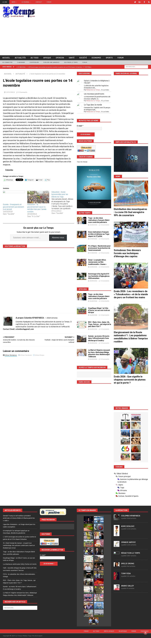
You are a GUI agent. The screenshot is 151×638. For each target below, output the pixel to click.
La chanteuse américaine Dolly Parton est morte (19, 564)
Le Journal (25, 2)
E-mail (80, 126)
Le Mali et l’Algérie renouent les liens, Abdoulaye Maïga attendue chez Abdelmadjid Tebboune (20, 593)
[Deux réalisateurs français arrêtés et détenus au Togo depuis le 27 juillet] (81, 234)
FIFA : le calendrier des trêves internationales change (19, 575)
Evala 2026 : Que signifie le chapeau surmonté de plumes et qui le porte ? (130, 379)
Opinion (60, 57)
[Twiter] (135, 2)
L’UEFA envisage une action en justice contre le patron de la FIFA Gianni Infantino (19, 537)
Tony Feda (126, 573)
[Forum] (149, 2)
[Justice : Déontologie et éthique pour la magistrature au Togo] (125, 417)
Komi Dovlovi (127, 526)
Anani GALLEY (127, 585)
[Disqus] (38, 390)
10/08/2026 (93, 267)
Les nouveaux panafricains (94, 93)
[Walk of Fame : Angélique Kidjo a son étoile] (99, 582)
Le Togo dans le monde (93, 104)
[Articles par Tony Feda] (116, 578)
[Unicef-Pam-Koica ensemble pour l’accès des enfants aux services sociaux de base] (125, 433)
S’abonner (21, 62)
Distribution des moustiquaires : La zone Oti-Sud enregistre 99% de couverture (130, 212)
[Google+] (140, 2)
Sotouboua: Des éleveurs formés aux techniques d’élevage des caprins (127, 253)
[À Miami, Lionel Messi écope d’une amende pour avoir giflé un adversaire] (88, 589)
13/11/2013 (10, 92)
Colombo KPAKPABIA (130, 515)
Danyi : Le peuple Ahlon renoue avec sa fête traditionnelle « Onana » (97, 262)
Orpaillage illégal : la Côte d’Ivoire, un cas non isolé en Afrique (99, 310)
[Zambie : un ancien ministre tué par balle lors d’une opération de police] (88, 605)
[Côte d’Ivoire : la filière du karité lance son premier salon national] (88, 582)
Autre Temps (84, 213)
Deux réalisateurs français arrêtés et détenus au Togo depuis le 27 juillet (98, 234)
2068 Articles (52, 317)
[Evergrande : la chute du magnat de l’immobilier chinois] (93, 621)
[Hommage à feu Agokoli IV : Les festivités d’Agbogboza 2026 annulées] (81, 276)
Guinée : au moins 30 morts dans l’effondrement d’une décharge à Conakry (98, 338)
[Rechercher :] (136, 66)
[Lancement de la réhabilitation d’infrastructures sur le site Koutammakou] (136, 433)
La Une (4, 2)
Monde (133, 631)
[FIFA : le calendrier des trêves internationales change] (99, 550)
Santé (71, 57)
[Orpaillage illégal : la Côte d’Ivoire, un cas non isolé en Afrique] (81, 310)
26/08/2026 (93, 225)
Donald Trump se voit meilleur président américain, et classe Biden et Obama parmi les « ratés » (19, 518)
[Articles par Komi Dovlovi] (116, 535)
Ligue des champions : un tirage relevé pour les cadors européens (19, 525)
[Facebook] (144, 2)
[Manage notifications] (145, 633)
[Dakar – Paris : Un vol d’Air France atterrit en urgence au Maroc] (99, 613)
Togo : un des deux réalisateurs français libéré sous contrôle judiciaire (98, 220)
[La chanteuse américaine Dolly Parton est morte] (99, 543)
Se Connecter (7, 62)
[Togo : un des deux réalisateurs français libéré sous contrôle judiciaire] (81, 220)
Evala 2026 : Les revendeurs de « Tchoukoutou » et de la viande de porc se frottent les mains (131, 294)
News (13, 2)
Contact (39, 2)
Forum (49, 2)
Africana (83, 289)
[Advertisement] (75, 37)
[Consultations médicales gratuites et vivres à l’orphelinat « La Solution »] (136, 417)
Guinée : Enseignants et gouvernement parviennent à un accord (13, 207)
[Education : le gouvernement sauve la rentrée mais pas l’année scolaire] (38, 197)
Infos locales (109, 631)
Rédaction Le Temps (93, 90)
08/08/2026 (93, 281)
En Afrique (123, 631)
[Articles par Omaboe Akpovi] (116, 545)
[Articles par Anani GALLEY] (116, 589)
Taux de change (82, 162)
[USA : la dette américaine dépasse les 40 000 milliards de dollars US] (88, 613)
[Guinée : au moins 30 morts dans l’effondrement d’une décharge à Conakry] (81, 338)
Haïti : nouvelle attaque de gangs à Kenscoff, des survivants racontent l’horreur (20, 569)
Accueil (6, 57)
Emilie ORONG (127, 563)
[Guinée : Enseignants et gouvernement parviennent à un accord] (14, 197)
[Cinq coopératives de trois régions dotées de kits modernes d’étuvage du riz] (125, 441)
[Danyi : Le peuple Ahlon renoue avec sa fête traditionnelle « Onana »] (81, 262)
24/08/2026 (93, 329)
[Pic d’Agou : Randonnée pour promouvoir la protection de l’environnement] (81, 248)
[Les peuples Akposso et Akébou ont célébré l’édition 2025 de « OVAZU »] (136, 425)
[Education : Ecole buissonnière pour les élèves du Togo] (64, 202)
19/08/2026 (93, 239)
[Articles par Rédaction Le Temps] (116, 556)
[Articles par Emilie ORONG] (116, 565)
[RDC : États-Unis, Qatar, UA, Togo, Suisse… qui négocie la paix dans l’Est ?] (81, 324)
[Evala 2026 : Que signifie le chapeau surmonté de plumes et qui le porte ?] (131, 361)
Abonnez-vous (58, 238)
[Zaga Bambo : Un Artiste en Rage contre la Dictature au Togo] (136, 448)
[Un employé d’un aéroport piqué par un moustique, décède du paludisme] (88, 527)
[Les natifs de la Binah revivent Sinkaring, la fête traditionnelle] (125, 456)
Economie (96, 57)
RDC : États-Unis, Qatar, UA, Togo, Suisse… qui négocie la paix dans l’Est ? (99, 324)
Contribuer (34, 62)
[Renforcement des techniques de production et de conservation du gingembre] (136, 441)
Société (83, 57)
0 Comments (22, 92)
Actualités (20, 57)
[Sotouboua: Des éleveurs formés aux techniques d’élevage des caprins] (131, 234)
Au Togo (34, 57)
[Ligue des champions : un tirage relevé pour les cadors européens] (99, 519)
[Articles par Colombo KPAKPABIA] (116, 519)
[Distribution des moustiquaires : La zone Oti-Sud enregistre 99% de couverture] (131, 193)
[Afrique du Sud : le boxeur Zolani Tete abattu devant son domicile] (99, 566)
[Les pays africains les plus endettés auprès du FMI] (99, 605)
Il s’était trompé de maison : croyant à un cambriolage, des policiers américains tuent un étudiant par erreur (19, 545)
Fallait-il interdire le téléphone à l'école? (96, 81)
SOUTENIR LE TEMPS (71, 62)
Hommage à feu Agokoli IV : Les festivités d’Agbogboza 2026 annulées (99, 276)
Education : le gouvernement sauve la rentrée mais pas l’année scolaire (36, 208)
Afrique (47, 57)
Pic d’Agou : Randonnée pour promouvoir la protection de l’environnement (99, 248)
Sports (109, 57)
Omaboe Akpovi (128, 542)
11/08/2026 (93, 253)
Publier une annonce (51, 62)
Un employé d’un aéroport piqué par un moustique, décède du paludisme (16, 531)
